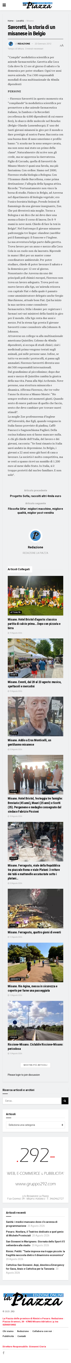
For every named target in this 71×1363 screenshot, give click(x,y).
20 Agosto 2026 (15, 749)
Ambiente (15, 979)
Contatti (21, 1336)
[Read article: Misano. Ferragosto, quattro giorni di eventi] (35, 908)
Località (20, 21)
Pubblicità (8, 1336)
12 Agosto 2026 (15, 937)
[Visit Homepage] (38, 5)
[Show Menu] (4, 5)
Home (10, 21)
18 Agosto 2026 (15, 816)
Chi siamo (8, 1331)
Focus (14, 733)
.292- (12, 1311)
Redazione (24, 43)
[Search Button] (65, 1100)
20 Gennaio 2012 (43, 43)
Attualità (16, 612)
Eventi (14, 675)
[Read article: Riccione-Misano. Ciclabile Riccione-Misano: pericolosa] (35, 1021)
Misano (30, 21)
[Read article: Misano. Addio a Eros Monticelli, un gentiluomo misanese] (35, 716)
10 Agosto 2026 (15, 995)
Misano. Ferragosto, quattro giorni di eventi (34, 932)
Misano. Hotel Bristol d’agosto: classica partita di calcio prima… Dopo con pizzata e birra (34, 624)
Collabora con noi (42, 1331)
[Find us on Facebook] (3, 1353)
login (18, 1074)
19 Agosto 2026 (15, 633)
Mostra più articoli (35, 1065)
